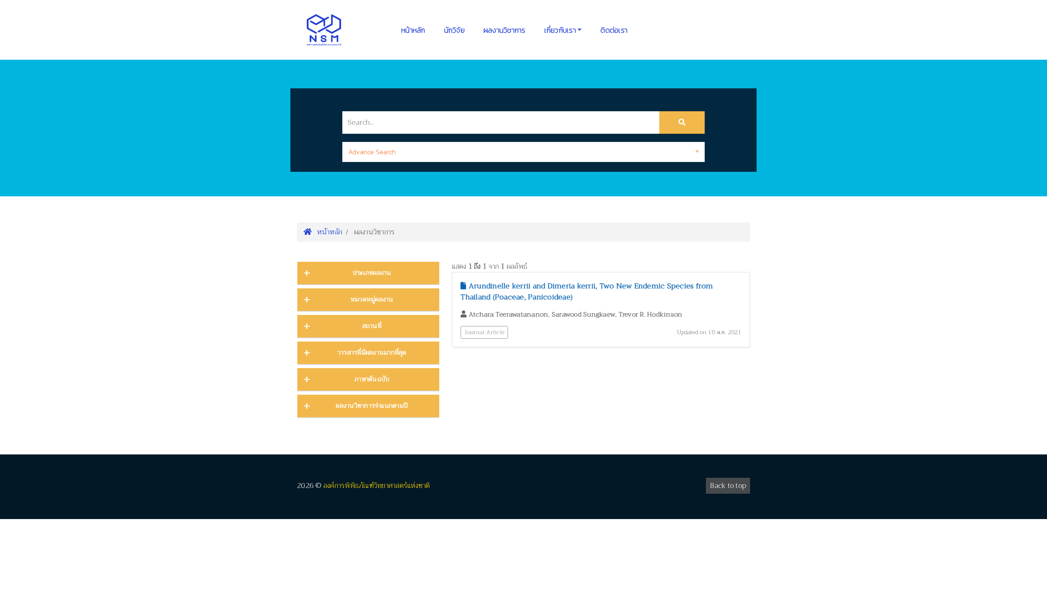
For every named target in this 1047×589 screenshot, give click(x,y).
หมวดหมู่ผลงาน (371, 299)
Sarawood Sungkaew (583, 314)
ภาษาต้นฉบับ (371, 379)
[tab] (523, 152)
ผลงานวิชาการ (504, 30)
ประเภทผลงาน (372, 273)
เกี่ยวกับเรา (560, 30)
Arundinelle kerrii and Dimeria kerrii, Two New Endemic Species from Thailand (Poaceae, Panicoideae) (587, 291)
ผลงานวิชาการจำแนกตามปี (372, 405)
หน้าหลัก (413, 30)
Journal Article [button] (484, 332)
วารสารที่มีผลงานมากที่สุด (372, 352)
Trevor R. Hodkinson (651, 314)
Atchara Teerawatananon (508, 314)
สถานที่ (372, 326)
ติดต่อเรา (613, 30)
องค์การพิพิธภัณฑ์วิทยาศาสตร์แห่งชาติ (377, 486)
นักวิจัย (454, 30)
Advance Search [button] (372, 152)
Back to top (728, 486)
